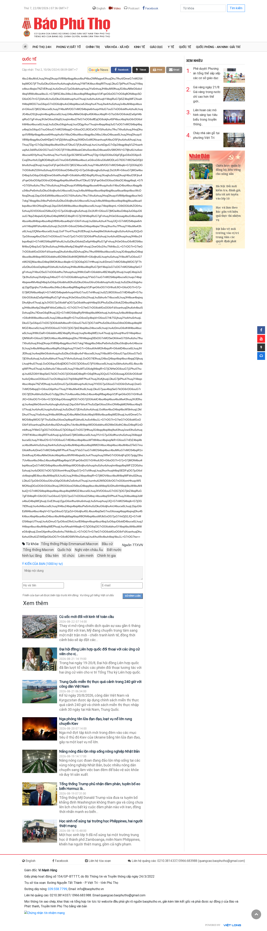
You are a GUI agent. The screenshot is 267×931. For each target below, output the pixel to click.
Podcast (133, 8)
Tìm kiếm (236, 8)
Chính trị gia (106, 556)
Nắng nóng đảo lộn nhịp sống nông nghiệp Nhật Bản (99, 751)
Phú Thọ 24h (42, 47)
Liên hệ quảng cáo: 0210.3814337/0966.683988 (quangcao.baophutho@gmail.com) (188, 861)
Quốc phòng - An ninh (212, 47)
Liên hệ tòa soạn (99, 861)
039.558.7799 (57, 889)
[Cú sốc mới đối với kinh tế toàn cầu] (39, 626)
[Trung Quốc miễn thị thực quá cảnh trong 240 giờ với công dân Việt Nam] (39, 691)
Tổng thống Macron (38, 550)
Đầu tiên (52, 556)
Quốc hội (64, 550)
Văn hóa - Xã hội (117, 47)
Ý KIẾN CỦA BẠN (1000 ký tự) (42, 564)
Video (117, 8)
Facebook (151, 8)
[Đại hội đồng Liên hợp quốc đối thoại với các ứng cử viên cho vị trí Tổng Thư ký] (39, 659)
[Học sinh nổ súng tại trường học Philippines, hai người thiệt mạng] (39, 831)
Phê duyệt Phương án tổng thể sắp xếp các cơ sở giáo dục (206, 73)
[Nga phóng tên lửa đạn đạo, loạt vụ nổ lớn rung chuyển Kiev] (39, 729)
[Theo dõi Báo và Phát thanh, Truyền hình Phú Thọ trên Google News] (98, 70)
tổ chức (68, 556)
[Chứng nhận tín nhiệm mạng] (44, 913)
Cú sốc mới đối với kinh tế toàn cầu (86, 617)
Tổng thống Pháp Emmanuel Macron (69, 544)
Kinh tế (139, 47)
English (101, 8)
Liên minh (85, 556)
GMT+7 (46, 8)
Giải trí (235, 47)
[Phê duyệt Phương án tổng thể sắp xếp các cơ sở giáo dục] (234, 74)
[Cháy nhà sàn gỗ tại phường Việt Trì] (234, 139)
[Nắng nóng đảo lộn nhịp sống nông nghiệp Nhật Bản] (39, 761)
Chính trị (93, 47)
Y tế (171, 47)
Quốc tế (185, 47)
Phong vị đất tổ (68, 47)
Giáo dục (156, 47)
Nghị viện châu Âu (89, 550)
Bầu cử (107, 544)
